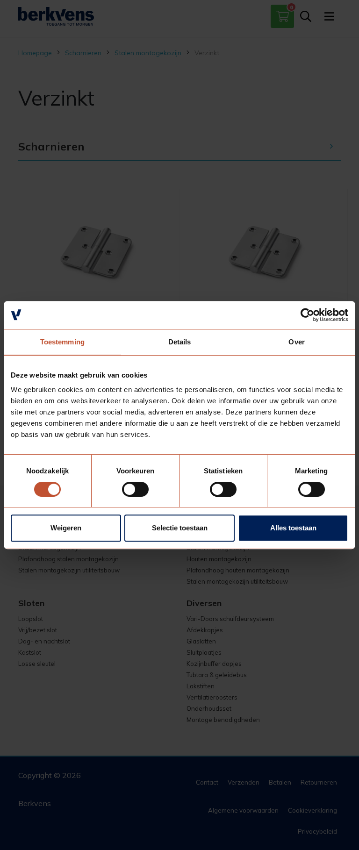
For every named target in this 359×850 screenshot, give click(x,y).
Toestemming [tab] (62, 342)
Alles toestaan (293, 528)
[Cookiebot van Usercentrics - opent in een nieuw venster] (307, 315)
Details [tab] (179, 342)
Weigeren (65, 528)
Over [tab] (296, 342)
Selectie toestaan (180, 528)
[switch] (135, 489)
